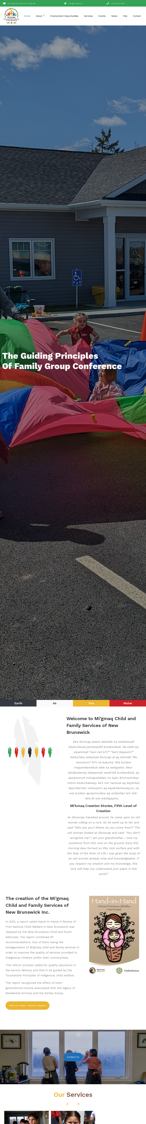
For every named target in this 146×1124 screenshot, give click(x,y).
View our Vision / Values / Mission (27, 1005)
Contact (137, 16)
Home (27, 16)
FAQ (125, 16)
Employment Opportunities (64, 16)
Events (102, 16)
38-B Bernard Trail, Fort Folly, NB (21, 3)
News (114, 16)
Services (88, 16)
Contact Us (73, 1057)
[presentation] (63, 361)
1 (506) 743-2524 (118, 3)
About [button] (39, 16)
